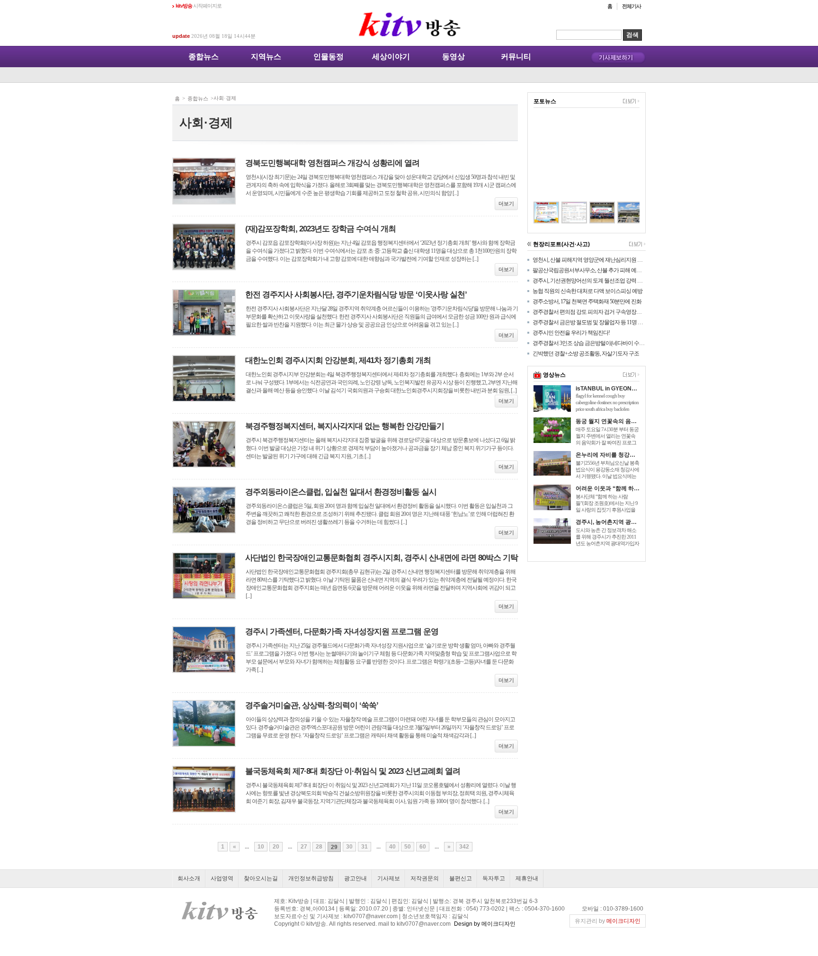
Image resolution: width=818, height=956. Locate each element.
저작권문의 (424, 878)
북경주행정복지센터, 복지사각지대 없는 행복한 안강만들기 (344, 426)
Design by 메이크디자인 (485, 924)
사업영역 (222, 878)
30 (349, 846)
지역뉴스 (266, 57)
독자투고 (493, 878)
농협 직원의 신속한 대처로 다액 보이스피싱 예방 (587, 291)
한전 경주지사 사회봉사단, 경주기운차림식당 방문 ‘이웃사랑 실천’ (356, 294)
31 (364, 846)
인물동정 (328, 57)
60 (422, 846)
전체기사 (631, 6)
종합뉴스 (203, 57)
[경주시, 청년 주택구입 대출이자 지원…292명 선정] (619, 212)
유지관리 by (607, 921)
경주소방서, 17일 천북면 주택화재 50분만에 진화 (587, 301)
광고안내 (355, 878)
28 (319, 846)
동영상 (453, 57)
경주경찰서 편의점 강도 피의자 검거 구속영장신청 (589, 312)
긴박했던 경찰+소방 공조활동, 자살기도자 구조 (586, 353)
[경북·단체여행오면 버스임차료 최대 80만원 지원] (536, 212)
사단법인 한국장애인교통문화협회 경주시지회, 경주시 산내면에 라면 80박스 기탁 (381, 557)
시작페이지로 (199, 6)
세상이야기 (391, 57)
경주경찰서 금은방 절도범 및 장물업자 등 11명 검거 (589, 322)
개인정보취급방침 (311, 878)
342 (464, 846)
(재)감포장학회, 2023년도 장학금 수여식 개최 (320, 228)
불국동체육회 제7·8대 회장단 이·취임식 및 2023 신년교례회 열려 (352, 771)
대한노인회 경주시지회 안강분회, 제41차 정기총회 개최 (338, 360)
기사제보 (388, 878)
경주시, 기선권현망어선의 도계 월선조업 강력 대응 (589, 280)
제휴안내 (527, 878)
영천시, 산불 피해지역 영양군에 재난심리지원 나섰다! (589, 260)
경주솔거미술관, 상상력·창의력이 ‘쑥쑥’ (311, 705)
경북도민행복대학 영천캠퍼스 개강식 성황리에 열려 (332, 163)
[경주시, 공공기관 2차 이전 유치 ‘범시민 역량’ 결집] (592, 212)
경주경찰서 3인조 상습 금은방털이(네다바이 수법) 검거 (589, 343)
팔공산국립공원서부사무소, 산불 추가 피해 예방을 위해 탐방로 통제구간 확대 (589, 270)
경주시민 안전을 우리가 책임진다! (571, 332)
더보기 (506, 203)
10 (261, 846)
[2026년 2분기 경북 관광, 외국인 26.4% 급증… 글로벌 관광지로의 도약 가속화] (564, 212)
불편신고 (460, 878)
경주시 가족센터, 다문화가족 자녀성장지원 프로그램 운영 (341, 631)
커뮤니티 (516, 57)
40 (392, 846)
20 (276, 846)
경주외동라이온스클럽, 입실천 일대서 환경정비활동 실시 (340, 491)
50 (407, 846)
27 (304, 846)
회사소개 (189, 878)
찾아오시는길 (261, 878)
